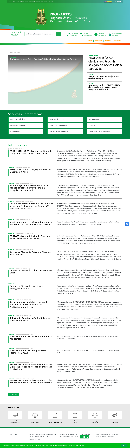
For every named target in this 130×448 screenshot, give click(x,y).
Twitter (87, 436)
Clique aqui (63, 445)
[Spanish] (110, 1)
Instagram (84, 436)
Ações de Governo (115, 421)
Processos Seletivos (17, 119)
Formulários (15, 131)
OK (124, 445)
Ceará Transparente (15, 421)
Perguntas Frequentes (58, 125)
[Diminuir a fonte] (115, 1)
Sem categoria (93, 55)
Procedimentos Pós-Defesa (99, 131)
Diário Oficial (75, 421)
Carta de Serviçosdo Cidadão (35, 421)
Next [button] (80, 79)
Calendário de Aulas (17, 125)
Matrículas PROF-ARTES (58, 131)
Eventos (92, 125)
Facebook (81, 437)
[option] (45, 79)
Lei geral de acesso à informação (55, 421)
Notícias (13, 57)
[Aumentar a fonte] (117, 1)
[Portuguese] (108, 1)
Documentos (94, 119)
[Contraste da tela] (120, 1)
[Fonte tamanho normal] (113, 1)
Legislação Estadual (95, 421)
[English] (105, 1)
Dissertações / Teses (57, 119)
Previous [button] (10, 79)
